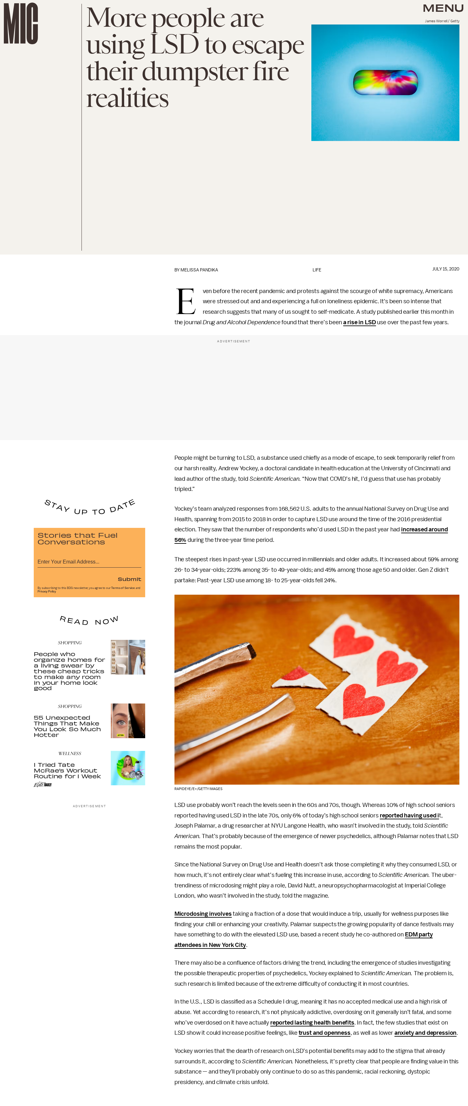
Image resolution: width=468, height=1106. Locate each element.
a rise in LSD (359, 322)
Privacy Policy (47, 591)
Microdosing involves (203, 914)
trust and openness (325, 1033)
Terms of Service (123, 588)
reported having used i (409, 815)
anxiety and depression (425, 1033)
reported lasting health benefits (312, 1022)
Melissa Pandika (199, 270)
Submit (129, 579)
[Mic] (21, 23)
